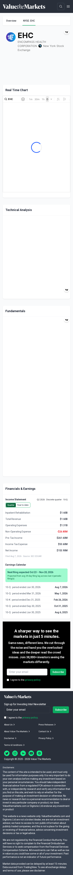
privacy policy (32, 679)
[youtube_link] (31, 753)
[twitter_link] (7, 753)
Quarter (10, 505)
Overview (11, 20)
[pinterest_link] (39, 753)
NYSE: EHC (29, 20)
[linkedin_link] (23, 753)
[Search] (60, 6)
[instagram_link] (15, 753)
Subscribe (58, 672)
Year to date (23, 505)
